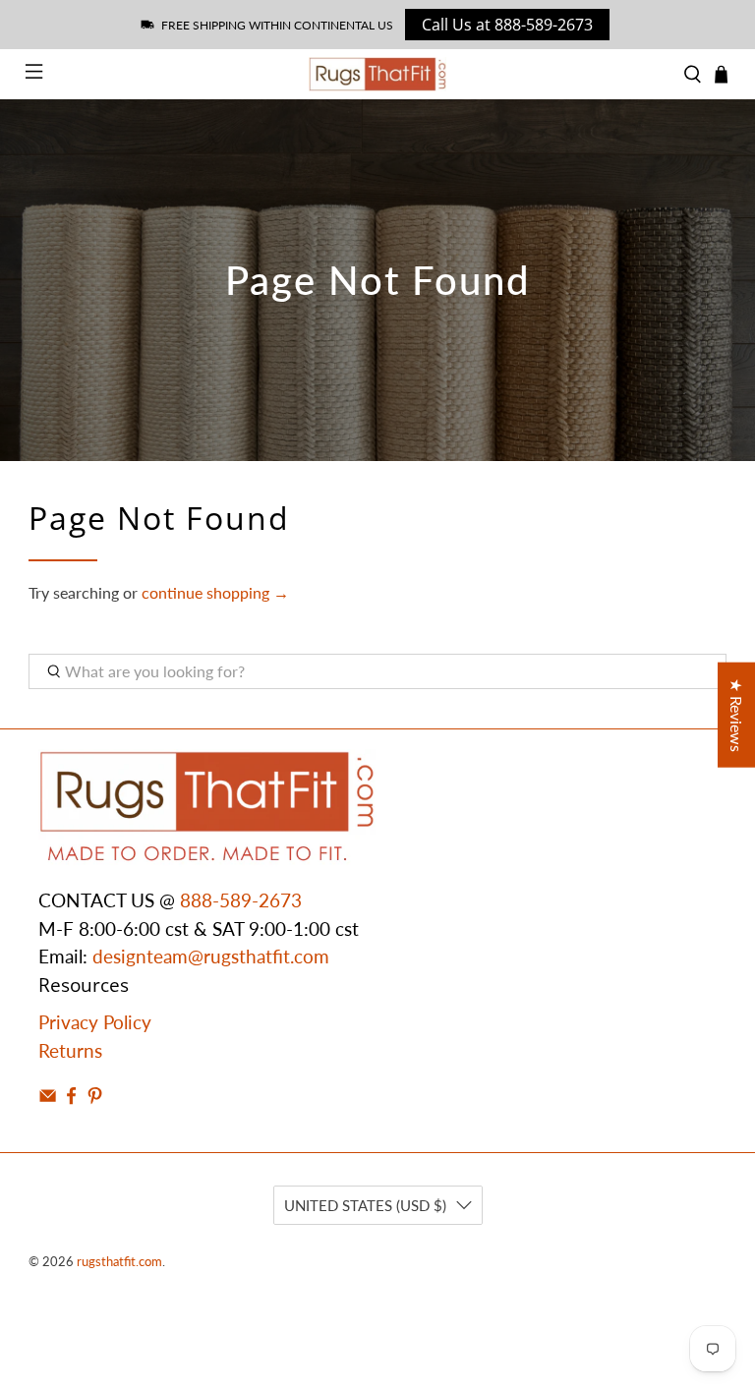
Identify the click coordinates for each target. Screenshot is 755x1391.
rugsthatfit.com (119, 1261)
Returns (70, 1050)
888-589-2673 (241, 900)
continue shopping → (215, 592)
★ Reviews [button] (736, 714)
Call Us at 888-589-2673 (507, 24)
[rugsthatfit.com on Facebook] (71, 1097)
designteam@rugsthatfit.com (210, 956)
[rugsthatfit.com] (377, 74)
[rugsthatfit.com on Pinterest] (95, 1097)
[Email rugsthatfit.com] (47, 1097)
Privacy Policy (94, 1022)
